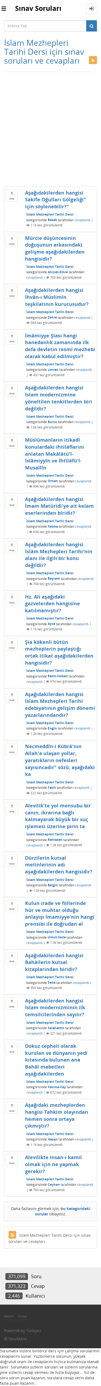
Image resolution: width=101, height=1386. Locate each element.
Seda (51, 982)
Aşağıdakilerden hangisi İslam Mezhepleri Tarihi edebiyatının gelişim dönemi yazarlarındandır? (60, 704)
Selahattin (56, 1028)
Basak (52, 219)
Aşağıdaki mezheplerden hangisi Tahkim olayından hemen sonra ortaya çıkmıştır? (56, 1115)
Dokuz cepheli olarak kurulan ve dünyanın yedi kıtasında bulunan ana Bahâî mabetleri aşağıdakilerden (56, 1060)
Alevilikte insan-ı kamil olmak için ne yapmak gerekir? (53, 1164)
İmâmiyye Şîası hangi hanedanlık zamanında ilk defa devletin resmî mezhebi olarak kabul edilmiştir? (60, 346)
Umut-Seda (57, 937)
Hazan (53, 1139)
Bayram (54, 578)
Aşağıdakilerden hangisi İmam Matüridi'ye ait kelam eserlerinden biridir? (59, 506)
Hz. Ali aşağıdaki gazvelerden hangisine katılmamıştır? (52, 603)
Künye (22, 1316)
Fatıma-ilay (57, 1087)
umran (53, 369)
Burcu (52, 422)
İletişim (9, 1316)
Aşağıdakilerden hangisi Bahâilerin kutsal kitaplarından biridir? (54, 962)
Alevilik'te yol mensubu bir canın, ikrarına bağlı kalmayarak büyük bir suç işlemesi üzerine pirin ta (58, 815)
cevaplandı (82, 219)
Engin (52, 728)
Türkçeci (33, 1330)
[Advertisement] (50, 127)
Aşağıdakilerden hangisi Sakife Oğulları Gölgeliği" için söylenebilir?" (55, 199)
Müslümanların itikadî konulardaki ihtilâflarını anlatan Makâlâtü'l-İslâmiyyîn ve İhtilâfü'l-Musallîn (54, 454)
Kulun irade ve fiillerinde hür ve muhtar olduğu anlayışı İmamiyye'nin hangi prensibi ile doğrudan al (59, 913)
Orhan (53, 481)
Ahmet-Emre (58, 272)
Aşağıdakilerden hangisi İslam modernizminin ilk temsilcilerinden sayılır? (55, 1007)
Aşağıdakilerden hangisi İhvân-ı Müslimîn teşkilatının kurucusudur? (57, 297)
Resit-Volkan (58, 676)
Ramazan (55, 839)
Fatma (53, 526)
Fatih (52, 787)
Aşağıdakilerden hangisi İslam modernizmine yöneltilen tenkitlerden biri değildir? (58, 398)
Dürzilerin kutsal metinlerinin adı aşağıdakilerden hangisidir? (58, 865)
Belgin (53, 885)
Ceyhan (54, 1184)
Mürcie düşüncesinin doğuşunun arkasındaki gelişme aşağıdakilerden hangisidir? (55, 248)
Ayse (51, 623)
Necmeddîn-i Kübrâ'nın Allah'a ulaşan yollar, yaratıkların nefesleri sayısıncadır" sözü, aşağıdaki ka (60, 760)
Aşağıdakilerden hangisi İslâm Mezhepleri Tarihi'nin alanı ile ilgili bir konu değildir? (58, 554)
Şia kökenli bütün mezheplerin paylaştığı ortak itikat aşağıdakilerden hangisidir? (59, 652)
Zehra (52, 317)
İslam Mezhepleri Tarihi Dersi (50, 214)
